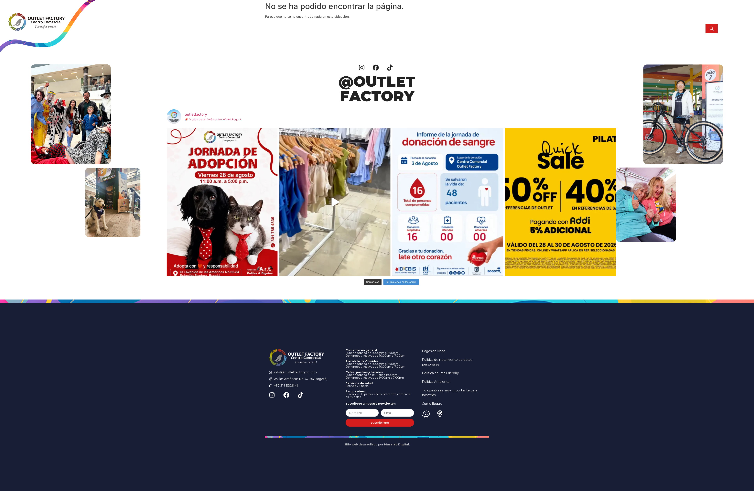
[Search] (712, 28)
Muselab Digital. (397, 444)
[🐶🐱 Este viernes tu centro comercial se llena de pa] (222, 202)
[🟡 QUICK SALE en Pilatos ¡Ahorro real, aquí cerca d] (560, 202)
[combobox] (671, 28)
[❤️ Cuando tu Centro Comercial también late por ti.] (447, 202)
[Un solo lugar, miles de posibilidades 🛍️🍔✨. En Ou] (334, 202)
